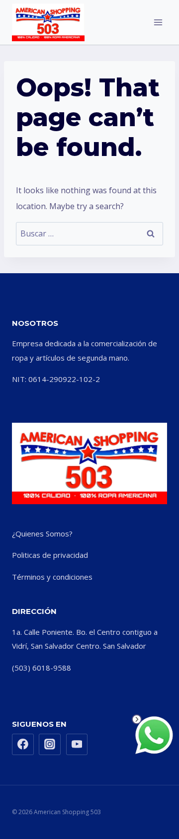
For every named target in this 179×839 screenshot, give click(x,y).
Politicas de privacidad (50, 555)
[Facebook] (23, 745)
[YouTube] (77, 745)
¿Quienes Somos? (42, 533)
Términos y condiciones (52, 577)
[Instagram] (50, 745)
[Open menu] (158, 22)
